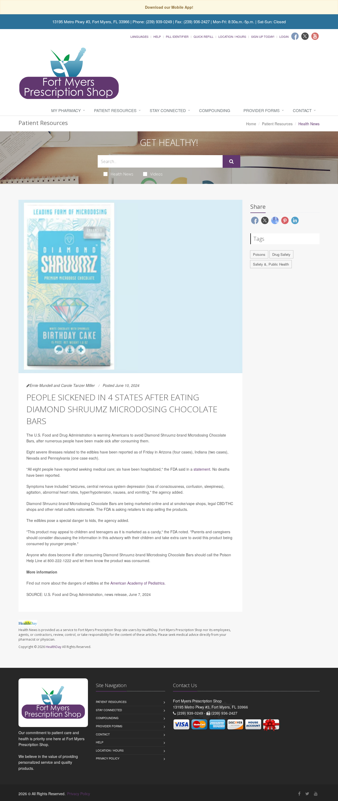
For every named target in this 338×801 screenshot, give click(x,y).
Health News (122, 174)
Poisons (259, 254)
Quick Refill (203, 36)
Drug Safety (281, 254)
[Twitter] (305, 36)
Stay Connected (168, 110)
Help (157, 36)
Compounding (214, 110)
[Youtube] (315, 36)
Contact (302, 110)
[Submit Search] (231, 161)
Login (284, 36)
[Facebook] (295, 36)
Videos (156, 174)
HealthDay (53, 647)
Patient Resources (115, 110)
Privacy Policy (107, 758)
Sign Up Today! (262, 36)
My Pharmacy (66, 110)
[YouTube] (316, 793)
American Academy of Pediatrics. (138, 583)
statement (202, 469)
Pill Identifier (177, 36)
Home (251, 123)
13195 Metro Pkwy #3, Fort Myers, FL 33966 (90, 21)
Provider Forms (261, 110)
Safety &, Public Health (271, 264)
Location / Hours (232, 36)
